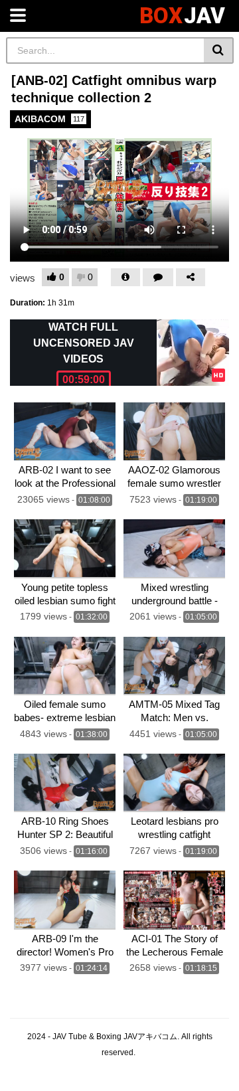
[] (219, 50)
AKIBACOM (49, 119)
